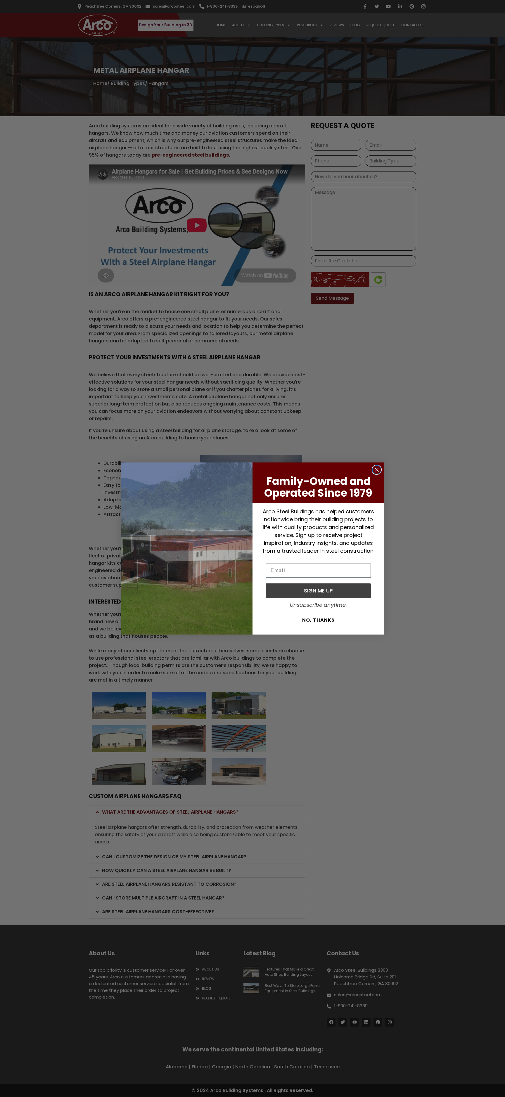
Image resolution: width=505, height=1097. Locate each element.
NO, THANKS (318, 620)
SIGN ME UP (318, 590)
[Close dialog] (376, 469)
